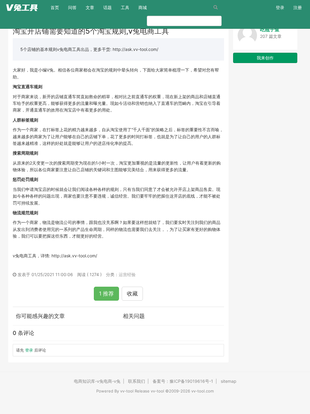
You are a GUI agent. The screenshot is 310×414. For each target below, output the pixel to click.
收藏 (132, 293)
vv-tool (127, 391)
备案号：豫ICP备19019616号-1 (183, 381)
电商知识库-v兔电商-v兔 (97, 381)
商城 (142, 7)
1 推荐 (106, 293)
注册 (297, 7)
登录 (280, 7)
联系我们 (136, 381)
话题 (107, 7)
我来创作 (265, 57)
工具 (125, 7)
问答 (72, 7)
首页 (57, 7)
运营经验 (127, 274)
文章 (90, 7)
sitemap (228, 381)
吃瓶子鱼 (269, 29)
